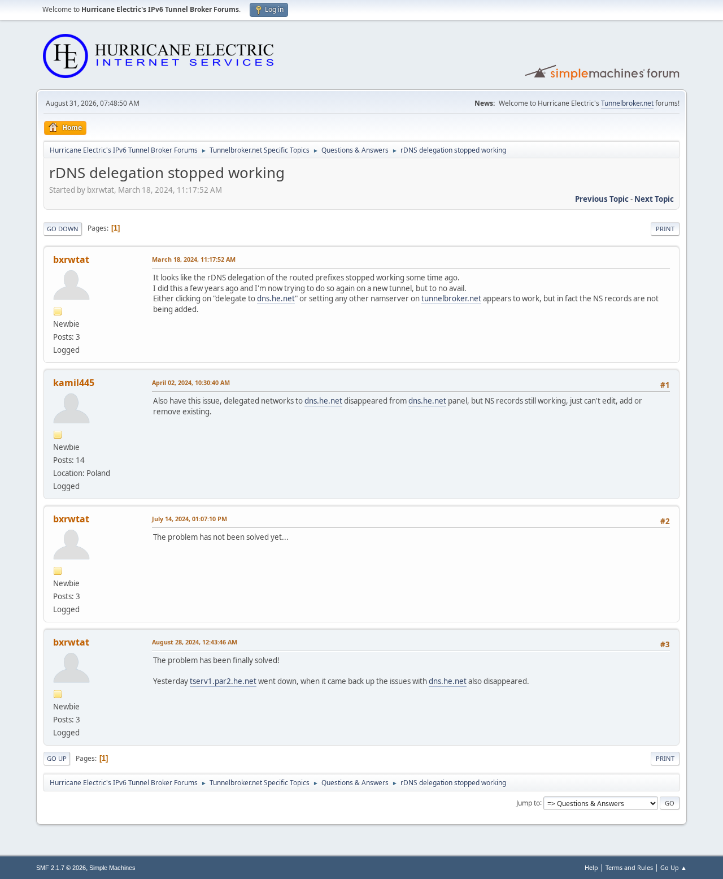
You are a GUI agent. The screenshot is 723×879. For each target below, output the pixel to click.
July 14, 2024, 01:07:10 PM (189, 518)
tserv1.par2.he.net (223, 681)
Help (591, 867)
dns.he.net (276, 298)
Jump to (528, 802)
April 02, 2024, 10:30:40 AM (191, 382)
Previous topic (602, 199)
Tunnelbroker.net (627, 103)
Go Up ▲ (673, 867)
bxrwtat (71, 259)
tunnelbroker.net (451, 298)
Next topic (654, 199)
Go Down (63, 228)
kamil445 (73, 382)
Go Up (57, 758)
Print (665, 228)
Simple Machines (112, 867)
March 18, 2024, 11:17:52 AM (194, 259)
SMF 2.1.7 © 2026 (61, 867)
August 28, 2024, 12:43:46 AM (194, 642)
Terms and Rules (629, 867)
